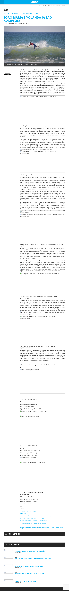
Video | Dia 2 (23, 513)
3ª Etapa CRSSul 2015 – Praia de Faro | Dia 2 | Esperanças (36, 516)
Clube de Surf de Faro (45, 527)
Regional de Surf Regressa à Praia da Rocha (29, 574)
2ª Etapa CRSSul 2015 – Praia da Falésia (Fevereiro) (34, 521)
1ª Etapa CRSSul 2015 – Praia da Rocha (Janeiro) (33, 523)
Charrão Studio (36, 589)
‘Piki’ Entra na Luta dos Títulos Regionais (29, 566)
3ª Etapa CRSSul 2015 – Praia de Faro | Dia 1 (32, 518)
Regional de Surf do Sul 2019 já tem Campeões (30, 551)
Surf (6, 10)
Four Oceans (55, 527)
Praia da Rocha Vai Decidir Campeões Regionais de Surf (33, 559)
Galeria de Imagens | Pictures (28, 511)
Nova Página (54, 589)
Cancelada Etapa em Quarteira (25, 581)
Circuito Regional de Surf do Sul (29, 527)
